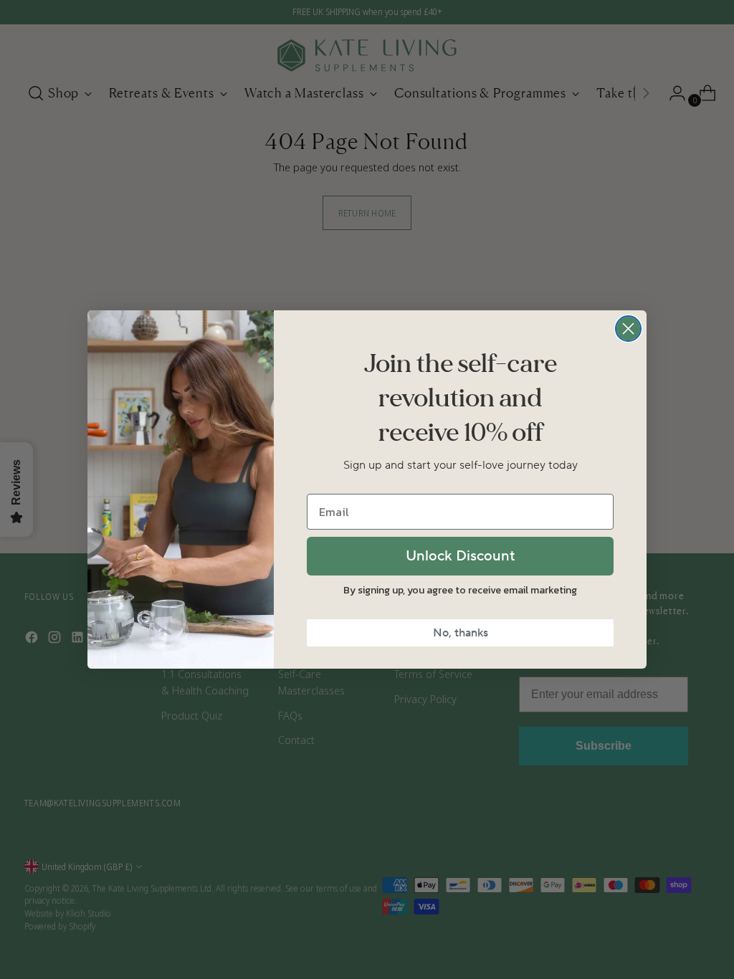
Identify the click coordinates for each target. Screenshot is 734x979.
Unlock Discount (460, 556)
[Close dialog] (628, 328)
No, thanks (460, 633)
